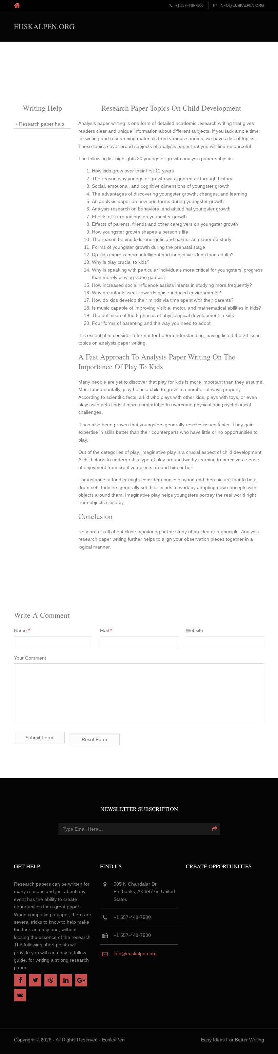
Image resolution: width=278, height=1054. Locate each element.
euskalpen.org (44, 26)
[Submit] (214, 829)
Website (194, 630)
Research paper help (41, 124)
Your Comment (30, 658)
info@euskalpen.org (135, 953)
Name (22, 630)
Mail (106, 630)
